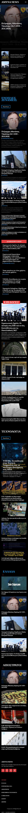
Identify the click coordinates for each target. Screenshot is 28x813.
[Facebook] (3, 770)
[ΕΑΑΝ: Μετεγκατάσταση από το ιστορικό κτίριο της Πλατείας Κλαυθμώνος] (14, 738)
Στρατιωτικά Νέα (7, 138)
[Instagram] (6, 770)
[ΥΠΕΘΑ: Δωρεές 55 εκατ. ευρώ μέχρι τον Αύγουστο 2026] (14, 368)
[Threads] (14, 770)
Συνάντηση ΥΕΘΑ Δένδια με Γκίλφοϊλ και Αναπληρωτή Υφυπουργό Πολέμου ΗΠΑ (14, 228)
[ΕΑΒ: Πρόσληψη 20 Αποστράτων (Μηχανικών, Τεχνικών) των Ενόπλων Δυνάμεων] (14, 717)
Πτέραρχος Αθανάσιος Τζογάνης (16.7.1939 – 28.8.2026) (11, 26)
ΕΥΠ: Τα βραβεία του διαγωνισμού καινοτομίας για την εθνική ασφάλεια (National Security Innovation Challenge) (12, 498)
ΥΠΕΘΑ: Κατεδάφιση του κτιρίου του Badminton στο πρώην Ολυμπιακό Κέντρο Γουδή (13, 233)
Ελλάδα (4, 175)
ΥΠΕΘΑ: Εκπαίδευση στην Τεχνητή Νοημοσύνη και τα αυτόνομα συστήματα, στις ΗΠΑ (13, 465)
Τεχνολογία (11, 431)
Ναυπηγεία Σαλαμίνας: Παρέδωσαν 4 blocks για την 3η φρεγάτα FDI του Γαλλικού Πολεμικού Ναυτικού (18, 56)
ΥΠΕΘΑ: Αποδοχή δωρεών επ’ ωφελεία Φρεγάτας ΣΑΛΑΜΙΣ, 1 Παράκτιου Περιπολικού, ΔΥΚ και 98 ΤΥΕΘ (12, 398)
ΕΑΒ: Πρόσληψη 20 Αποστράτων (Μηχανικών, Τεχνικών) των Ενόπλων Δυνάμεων (11, 727)
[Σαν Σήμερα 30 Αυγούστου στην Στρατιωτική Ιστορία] (14, 583)
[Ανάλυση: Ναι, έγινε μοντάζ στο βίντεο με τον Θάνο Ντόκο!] (14, 509)
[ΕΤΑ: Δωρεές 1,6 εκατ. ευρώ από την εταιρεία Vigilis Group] (14, 348)
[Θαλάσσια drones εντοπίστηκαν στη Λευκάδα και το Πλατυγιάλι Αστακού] (14, 529)
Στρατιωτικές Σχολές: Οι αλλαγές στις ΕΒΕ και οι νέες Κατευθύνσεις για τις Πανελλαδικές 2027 (18, 66)
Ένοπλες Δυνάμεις (9, 99)
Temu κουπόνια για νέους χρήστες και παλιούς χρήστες (14, 271)
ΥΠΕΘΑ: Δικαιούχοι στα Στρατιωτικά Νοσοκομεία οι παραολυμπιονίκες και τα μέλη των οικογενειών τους (18, 86)
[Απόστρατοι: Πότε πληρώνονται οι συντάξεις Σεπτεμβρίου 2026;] (14, 697)
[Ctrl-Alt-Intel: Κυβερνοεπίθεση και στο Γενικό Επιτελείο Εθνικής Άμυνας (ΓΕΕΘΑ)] (14, 549)
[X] (10, 770)
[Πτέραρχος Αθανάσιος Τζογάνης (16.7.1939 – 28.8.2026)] (14, 120)
